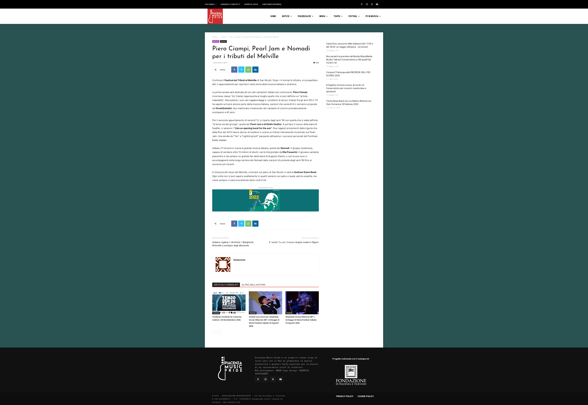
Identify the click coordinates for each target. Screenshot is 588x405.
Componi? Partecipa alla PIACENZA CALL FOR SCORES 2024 (348, 74)
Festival (216, 313)
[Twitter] (372, 4)
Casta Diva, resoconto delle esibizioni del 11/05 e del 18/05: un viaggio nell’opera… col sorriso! (349, 45)
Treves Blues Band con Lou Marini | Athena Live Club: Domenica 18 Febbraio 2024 (348, 102)
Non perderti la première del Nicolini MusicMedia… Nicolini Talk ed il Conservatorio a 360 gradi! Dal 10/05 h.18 (350, 59)
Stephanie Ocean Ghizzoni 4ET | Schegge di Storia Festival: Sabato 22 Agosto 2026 (301, 320)
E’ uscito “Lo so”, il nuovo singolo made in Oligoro (294, 242)
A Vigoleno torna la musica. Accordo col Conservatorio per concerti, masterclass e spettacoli (346, 88)
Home (215, 37)
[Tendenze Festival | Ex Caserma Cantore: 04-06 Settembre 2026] (229, 302)
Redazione (239, 259)
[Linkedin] (255, 70)
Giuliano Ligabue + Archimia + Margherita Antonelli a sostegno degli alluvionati (232, 244)
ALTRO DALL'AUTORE (253, 285)
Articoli (224, 37)
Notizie (215, 41)
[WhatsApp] (248, 70)
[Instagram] (367, 4)
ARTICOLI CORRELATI (226, 285)
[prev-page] (214, 332)
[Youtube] (377, 4)
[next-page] (219, 332)
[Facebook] (362, 4)
